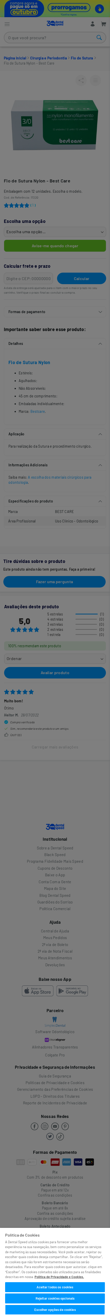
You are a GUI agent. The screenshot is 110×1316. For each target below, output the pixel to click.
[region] (55, 1272)
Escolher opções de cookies (54, 1310)
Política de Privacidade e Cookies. (59, 1277)
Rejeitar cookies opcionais (55, 1298)
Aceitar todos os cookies (55, 1287)
